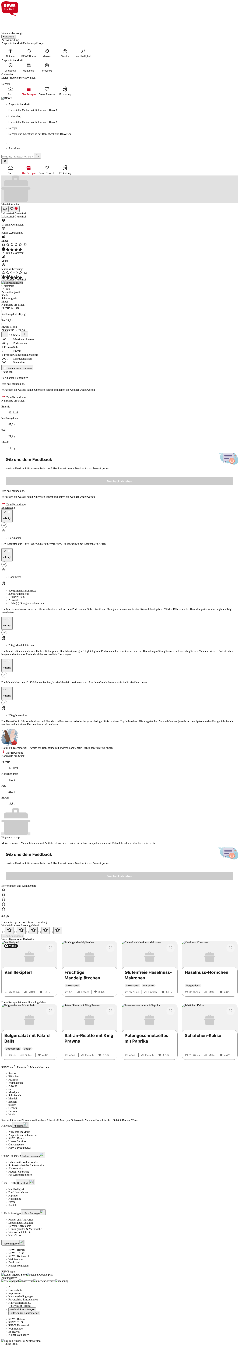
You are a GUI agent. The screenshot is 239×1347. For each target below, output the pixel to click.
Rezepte (21, 1067)
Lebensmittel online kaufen (23, 1162)
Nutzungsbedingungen (20, 1296)
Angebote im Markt (19, 1131)
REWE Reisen (16, 1249)
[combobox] (17, 157)
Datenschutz (15, 1290)
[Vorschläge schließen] (4, 161)
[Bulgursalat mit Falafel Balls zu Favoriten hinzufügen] (50, 1011)
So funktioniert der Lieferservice (26, 1165)
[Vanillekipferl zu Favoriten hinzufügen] (50, 948)
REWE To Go (16, 1252)
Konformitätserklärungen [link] (22, 1309)
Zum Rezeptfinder (16, 397)
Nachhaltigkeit (16, 1189)
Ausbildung (14, 1198)
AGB (11, 1286)
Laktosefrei (8, 213)
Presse (11, 1201)
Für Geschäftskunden (20, 1174)
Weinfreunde (15, 1259)
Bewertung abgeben (13, 936)
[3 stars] (33, 930)
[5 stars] (57, 930)
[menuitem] (10, 53)
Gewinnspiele (16, 1144)
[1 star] (9, 930)
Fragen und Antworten (20, 1219)
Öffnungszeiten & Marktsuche (25, 1229)
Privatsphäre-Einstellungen (23, 1299)
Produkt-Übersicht (18, 1171)
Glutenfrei (20, 213)
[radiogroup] (119, 930)
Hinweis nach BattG (19, 1302)
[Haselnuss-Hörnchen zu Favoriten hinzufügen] (230, 948)
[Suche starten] (37, 156)
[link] (123, 107)
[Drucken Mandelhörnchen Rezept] (4, 209)
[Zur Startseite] (13, 21)
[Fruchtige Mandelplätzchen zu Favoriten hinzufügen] (110, 948)
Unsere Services (17, 1141)
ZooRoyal (14, 1262)
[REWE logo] (6, 98)
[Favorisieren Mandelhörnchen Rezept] (14, 209)
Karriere (12, 1195)
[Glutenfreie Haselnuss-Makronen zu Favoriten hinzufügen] (170, 948)
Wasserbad (71, 721)
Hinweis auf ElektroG (20, 1305)
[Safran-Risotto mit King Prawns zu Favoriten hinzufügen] (110, 1011)
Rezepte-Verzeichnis (19, 1225)
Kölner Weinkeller (18, 1265)
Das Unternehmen (18, 1192)
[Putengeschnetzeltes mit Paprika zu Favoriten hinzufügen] (170, 1011)
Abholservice (15, 1168)
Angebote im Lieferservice (23, 1135)
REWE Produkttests (19, 1147)
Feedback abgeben (119, 481)
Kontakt (12, 1205)
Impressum (14, 1293)
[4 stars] (45, 930)
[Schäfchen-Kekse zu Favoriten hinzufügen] (230, 1011)
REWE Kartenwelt (18, 1256)
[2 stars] (21, 930)
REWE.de (7, 1067)
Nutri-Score (14, 1235)
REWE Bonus (16, 1138)
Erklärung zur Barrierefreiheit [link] (24, 1313)
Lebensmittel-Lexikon (20, 1222)
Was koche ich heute (19, 1232)
